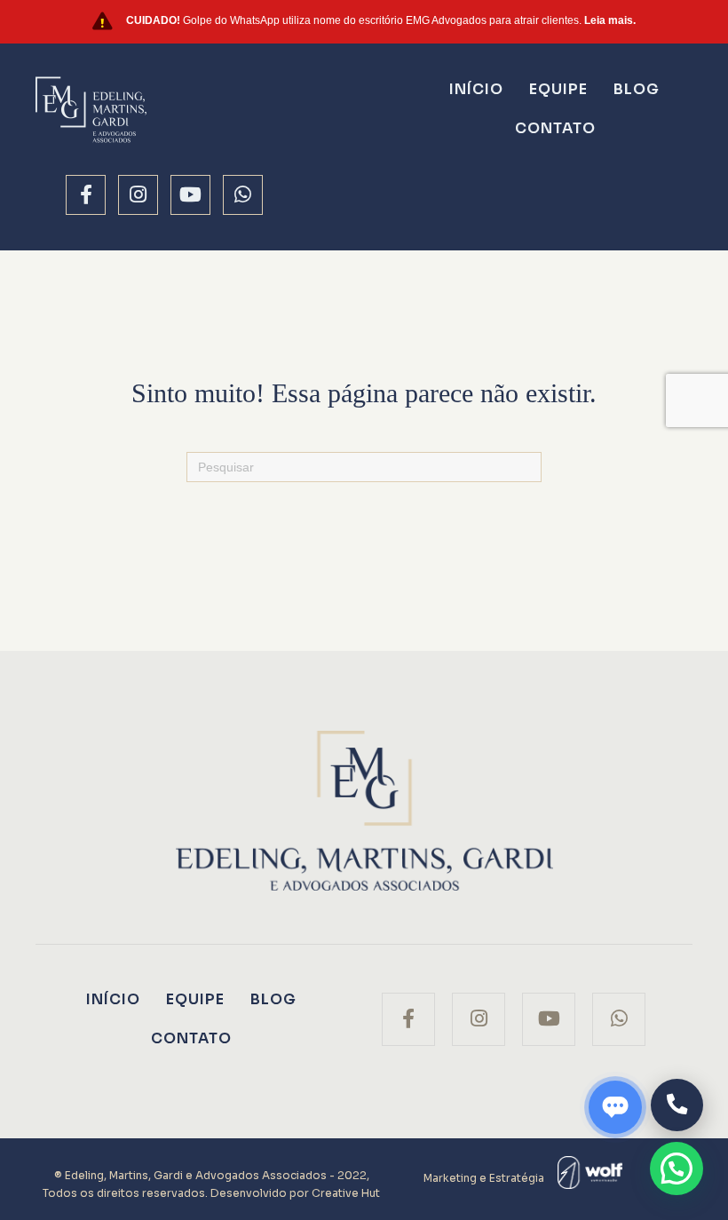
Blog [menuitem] (636, 89)
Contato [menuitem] (555, 128)
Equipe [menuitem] (558, 89)
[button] (676, 1168)
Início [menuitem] (476, 89)
